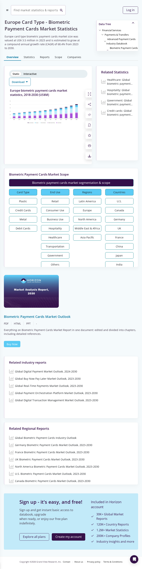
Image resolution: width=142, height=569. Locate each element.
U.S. (119, 201)
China (119, 246)
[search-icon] (61, 10)
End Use (55, 192)
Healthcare (55, 237)
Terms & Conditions (112, 562)
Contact (66, 562)
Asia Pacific (87, 237)
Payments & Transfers (117, 34)
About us (78, 562)
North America (87, 219)
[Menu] (7, 10)
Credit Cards (23, 210)
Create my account (68, 537)
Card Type (23, 192)
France (119, 237)
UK (119, 228)
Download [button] (18, 82)
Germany (119, 219)
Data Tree (105, 24)
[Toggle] (100, 30)
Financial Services (111, 30)
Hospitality (55, 228)
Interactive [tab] (30, 74)
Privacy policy (93, 562)
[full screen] (89, 94)
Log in (130, 10)
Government (55, 255)
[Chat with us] (134, 559)
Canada (119, 210)
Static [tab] (16, 74)
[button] (111, 30)
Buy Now (12, 344)
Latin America (87, 201)
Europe (87, 210)
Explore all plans (34, 537)
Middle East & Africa (87, 228)
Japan (119, 255)
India (119, 264)
